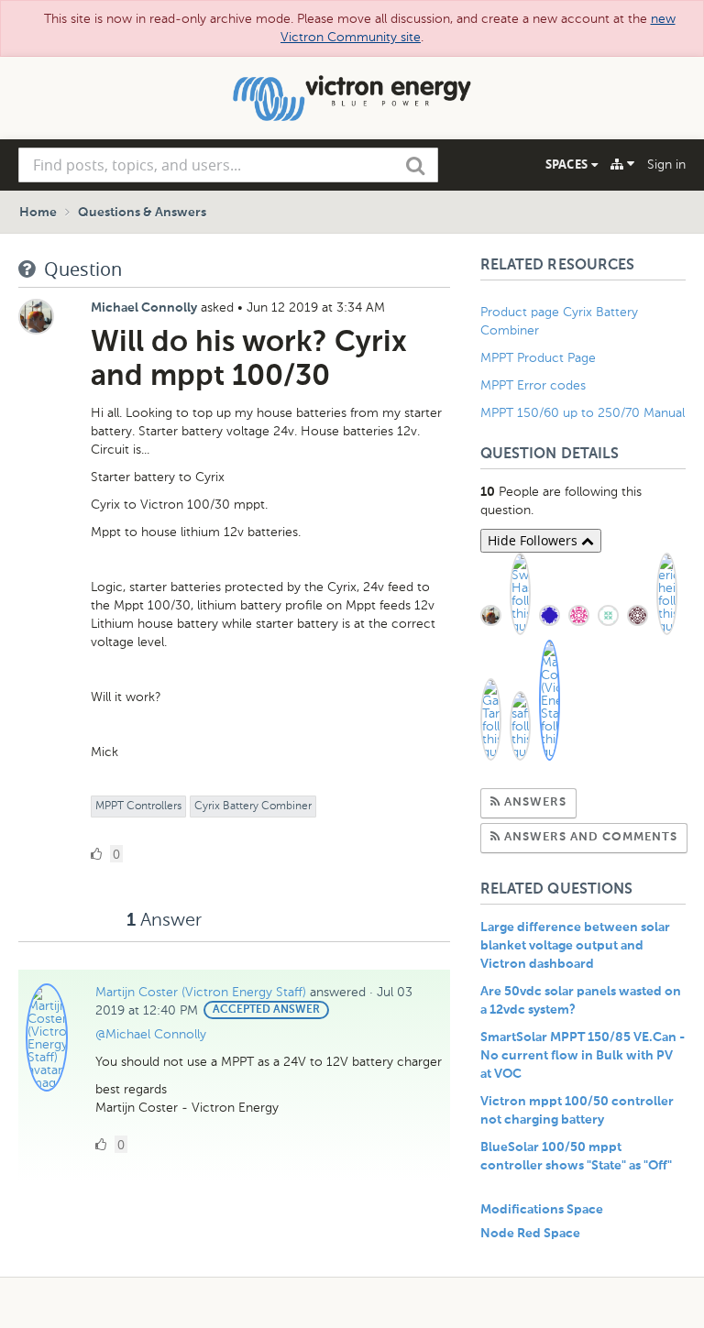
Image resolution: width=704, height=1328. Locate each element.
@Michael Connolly (150, 1034)
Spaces (568, 164)
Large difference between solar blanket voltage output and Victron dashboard (575, 946)
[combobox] (228, 165)
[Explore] (622, 164)
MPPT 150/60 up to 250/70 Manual (582, 413)
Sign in (666, 164)
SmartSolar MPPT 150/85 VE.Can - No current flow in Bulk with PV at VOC (582, 1056)
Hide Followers (534, 540)
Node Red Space (530, 1233)
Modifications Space (541, 1209)
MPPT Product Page (538, 358)
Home (38, 212)
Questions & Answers (142, 212)
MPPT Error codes (533, 385)
